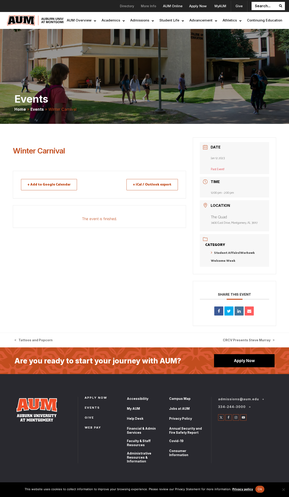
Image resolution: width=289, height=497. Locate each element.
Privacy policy (242, 489)
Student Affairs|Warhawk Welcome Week (233, 257)
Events (37, 109)
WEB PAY (93, 427)
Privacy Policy (180, 418)
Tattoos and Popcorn (33, 340)
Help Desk (135, 418)
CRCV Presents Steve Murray (246, 340)
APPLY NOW (96, 398)
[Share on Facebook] (218, 311)
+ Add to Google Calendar (49, 184)
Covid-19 (176, 441)
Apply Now (244, 360)
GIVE (89, 418)
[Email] (249, 311)
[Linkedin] (239, 311)
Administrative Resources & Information (139, 457)
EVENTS (92, 408)
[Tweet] (228, 311)
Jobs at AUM (179, 408)
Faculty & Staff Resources (139, 443)
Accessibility (137, 398)
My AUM (133, 408)
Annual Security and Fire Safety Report (185, 430)
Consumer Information (178, 453)
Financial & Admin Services (141, 430)
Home (20, 109)
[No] (283, 489)
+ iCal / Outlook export (152, 184)
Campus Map (180, 398)
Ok (260, 489)
